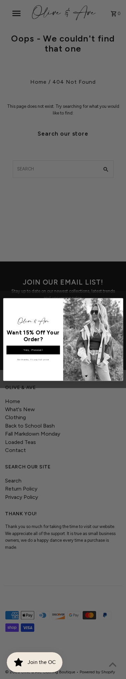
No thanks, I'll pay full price (33, 360)
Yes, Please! (33, 350)
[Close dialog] (119, 302)
